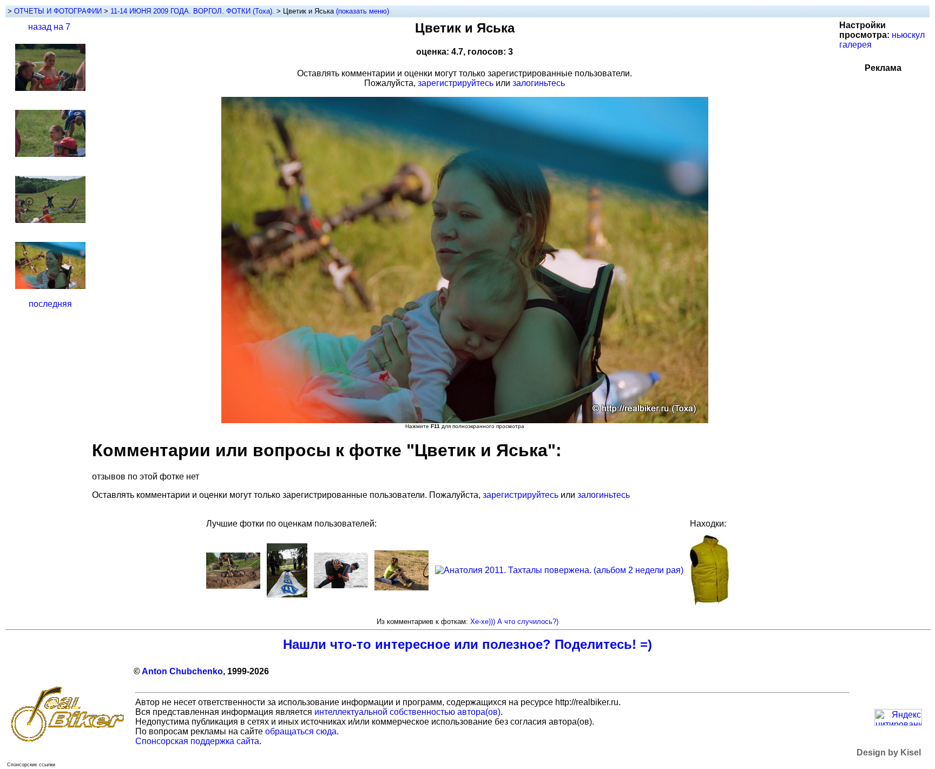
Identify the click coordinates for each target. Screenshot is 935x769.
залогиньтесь (538, 83)
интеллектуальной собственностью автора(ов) (407, 712)
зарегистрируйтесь (455, 83)
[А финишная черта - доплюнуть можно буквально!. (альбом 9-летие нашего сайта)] (287, 594)
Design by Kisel (889, 752)
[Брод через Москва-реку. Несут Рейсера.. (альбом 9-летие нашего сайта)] (341, 585)
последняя (50, 303)
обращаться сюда (301, 731)
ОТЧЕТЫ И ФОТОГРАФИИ (58, 11)
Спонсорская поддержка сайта (197, 741)
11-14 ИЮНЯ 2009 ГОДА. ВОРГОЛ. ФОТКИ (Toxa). (193, 11)
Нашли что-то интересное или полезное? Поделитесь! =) (467, 644)
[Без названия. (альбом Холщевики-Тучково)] (401, 587)
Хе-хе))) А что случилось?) (514, 621)
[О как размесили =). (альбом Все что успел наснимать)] (233, 585)
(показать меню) (362, 11)
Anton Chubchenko (182, 671)
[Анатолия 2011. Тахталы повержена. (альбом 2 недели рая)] (559, 570)
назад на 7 (49, 26)
